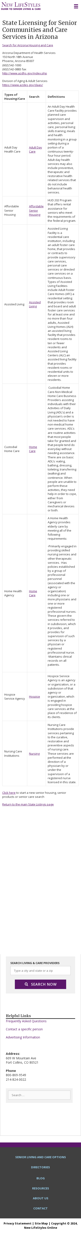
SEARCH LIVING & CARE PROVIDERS (35, 963)
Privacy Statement (18, 1223)
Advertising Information (23, 1037)
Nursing (34, 754)
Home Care (33, 449)
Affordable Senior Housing (36, 210)
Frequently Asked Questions (26, 1021)
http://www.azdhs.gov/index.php (24, 73)
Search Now (44, 984)
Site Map (41, 1223)
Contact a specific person (24, 1029)
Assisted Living (35, 304)
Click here (9, 793)
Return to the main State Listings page (28, 804)
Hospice (34, 696)
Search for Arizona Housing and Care (27, 45)
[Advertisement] (40, 858)
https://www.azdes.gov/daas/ (22, 85)
